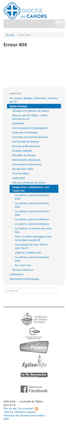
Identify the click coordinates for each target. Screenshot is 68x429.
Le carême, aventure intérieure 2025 (32, 196)
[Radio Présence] (34, 346)
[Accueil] (25, 9)
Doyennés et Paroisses (25, 132)
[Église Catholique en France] (34, 318)
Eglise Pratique (19, 106)
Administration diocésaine (26, 159)
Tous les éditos (20, 173)
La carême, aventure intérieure (32, 219)
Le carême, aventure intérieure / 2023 (32, 212)
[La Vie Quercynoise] (34, 374)
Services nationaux (22, 269)
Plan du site (9, 408)
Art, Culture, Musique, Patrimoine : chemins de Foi (34, 99)
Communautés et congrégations (30, 128)
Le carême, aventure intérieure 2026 (32, 258)
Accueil (10, 35)
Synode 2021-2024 (22, 169)
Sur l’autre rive (23, 265)
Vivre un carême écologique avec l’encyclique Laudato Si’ (33, 238)
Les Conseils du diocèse (25, 141)
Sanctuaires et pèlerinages (24, 279)
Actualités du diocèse (24, 155)
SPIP (6, 419)
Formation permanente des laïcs (30, 137)
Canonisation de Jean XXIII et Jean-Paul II (31, 246)
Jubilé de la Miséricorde (28, 252)
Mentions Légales (25, 412)
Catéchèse (18, 123)
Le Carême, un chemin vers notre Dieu (33, 230)
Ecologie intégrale (22, 150)
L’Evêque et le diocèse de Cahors (30, 110)
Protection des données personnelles (23, 415)
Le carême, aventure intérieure (32, 224)
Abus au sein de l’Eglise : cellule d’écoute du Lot (29, 116)
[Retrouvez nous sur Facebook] (34, 388)
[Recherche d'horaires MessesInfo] (34, 360)
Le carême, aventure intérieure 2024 (32, 204)
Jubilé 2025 (18, 178)
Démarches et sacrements (26, 164)
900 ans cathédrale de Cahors (29, 182)
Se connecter (25, 408)
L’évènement (17, 274)
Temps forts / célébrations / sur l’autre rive (30, 188)
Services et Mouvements (25, 146)
